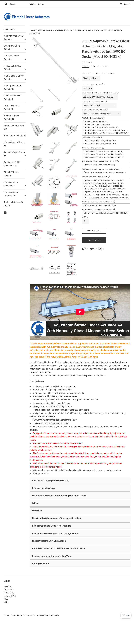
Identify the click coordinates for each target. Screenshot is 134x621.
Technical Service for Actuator (13, 204)
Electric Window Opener (11, 174)
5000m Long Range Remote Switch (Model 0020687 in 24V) (106, 195)
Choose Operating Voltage (91, 84)
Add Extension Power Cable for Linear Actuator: (99, 161)
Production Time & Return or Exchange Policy (55, 533)
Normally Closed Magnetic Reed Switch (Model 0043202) (105, 172)
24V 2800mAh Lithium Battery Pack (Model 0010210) (104, 157)
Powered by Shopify (51, 616)
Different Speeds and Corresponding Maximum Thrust (59, 496)
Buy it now (94, 240)
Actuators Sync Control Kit (15, 154)
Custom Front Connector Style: (93, 101)
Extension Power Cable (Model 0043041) (100, 165)
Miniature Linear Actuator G (11, 117)
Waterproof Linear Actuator (15, 47)
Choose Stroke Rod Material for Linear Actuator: (99, 74)
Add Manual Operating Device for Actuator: (97, 202)
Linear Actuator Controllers (15, 184)
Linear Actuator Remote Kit (15, 144)
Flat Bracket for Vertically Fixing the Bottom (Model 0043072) (106, 133)
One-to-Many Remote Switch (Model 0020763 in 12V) (104, 186)
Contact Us (9, 590)
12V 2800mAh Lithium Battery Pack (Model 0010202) (104, 151)
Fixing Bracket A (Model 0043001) (97, 121)
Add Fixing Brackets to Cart (91, 118)
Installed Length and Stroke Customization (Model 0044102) (106, 213)
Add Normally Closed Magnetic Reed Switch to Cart (100, 169)
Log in (32, 4)
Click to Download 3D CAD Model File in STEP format (58, 548)
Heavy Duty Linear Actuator (15, 67)
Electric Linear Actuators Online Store (30, 616)
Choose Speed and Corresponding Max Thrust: (99, 93)
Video (6, 602)
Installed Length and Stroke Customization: (97, 210)
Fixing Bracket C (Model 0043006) (97, 124)
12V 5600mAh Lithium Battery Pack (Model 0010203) (104, 154)
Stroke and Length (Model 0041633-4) (50, 480)
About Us (8, 586)
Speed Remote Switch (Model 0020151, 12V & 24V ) (104, 192)
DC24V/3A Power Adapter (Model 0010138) (100, 141)
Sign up (41, 4)
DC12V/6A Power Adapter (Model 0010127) (100, 144)
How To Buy (9, 593)
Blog (6, 599)
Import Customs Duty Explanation (49, 541)
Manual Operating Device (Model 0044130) (100, 205)
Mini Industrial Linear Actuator (15, 37)
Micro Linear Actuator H (15, 136)
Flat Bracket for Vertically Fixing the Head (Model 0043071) (106, 130)
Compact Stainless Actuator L (12, 97)
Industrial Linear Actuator (15, 57)
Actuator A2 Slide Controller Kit (12, 164)
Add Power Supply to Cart (91, 137)
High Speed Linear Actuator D (12, 87)
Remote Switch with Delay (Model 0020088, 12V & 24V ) (105, 189)
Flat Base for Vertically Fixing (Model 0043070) (101, 127)
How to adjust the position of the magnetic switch (56, 518)
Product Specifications (43, 488)
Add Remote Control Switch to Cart (94, 177)
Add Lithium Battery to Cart (91, 148)
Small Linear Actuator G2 (14, 127)
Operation (37, 511)
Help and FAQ (10, 596)
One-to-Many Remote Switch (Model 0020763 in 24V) (104, 183)
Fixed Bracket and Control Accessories (51, 526)
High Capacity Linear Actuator (15, 77)
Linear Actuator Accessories (15, 194)
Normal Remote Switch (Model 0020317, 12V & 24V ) (104, 180)
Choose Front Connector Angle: (93, 110)
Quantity (85, 217)
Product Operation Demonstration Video (52, 556)
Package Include (40, 563)
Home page (9, 29)
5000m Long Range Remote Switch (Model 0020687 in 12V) (106, 198)
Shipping (85, 66)
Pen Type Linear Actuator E (11, 107)
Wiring (35, 503)
